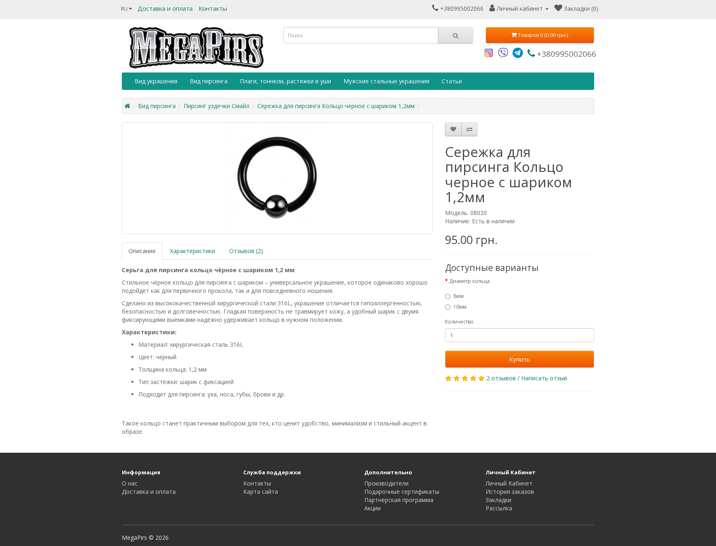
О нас (130, 483)
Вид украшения (156, 81)
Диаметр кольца (469, 281)
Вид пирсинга (208, 81)
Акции (372, 508)
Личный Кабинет (509, 483)
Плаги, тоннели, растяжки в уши (285, 81)
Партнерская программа (398, 500)
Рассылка (499, 508)
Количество (459, 321)
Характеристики (192, 251)
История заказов (510, 491)
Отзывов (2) (246, 251)
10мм (460, 306)
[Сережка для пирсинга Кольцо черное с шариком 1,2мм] (277, 178)
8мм (458, 296)
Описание (142, 251)
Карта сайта (260, 491)
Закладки (498, 500)
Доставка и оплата (165, 8)
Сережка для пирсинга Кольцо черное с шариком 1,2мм (336, 106)
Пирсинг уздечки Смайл (216, 106)
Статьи (452, 81)
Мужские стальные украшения (386, 81)
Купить (519, 359)
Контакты (212, 8)
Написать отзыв (544, 378)
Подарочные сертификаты (401, 491)
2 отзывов (501, 378)
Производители (386, 483)
